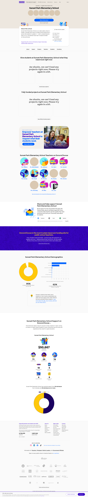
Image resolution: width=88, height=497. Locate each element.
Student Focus (47, 427)
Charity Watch (37, 430)
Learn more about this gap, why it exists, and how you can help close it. (46, 301)
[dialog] (44, 494)
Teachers (46, 49)
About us (55, 2)
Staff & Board (47, 430)
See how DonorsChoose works (44, 243)
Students (52, 49)
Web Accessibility (48, 432)
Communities (64, 426)
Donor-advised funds (56, 428)
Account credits (56, 426)
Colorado (38, 5)
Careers (46, 431)
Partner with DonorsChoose (44, 487)
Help (60, 2)
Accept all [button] (81, 494)
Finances (46, 428)
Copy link (66, 221)
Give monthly (55, 431)
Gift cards (55, 427)
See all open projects (44, 86)
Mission (46, 425)
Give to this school (44, 20)
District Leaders (46, 450)
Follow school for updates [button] (59, 29)
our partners (56, 453)
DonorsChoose (21, 2)
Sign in (68, 2)
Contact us (63, 431)
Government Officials (58, 450)
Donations (59, 49)
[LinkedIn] (34, 445)
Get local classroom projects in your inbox (52, 445)
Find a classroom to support (31, 2)
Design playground (65, 430)
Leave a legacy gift (56, 433)
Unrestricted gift (56, 435)
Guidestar (28, 431)
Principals (39, 450)
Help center (64, 425)
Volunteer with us (56, 432)
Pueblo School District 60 (46, 5)
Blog (65, 427)
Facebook (42, 218)
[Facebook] (37, 445)
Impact (33, 49)
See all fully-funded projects (44, 119)
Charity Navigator (22, 431)
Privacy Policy (42, 495)
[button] (53, 221)
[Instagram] (30, 445)
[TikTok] (40, 445)
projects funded (35, 434)
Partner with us (50, 2)
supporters (22, 434)
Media (63, 427)
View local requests (58, 41)
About (27, 49)
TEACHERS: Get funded (42, 2)
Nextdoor (64, 218)
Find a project (55, 425)
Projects (39, 49)
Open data (63, 428)
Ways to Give (56, 423)
